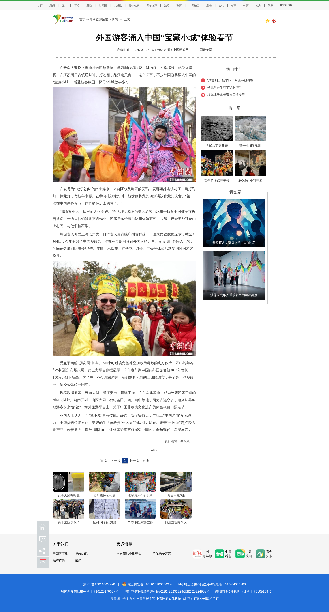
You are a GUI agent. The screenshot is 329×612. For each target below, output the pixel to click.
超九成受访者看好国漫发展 (226, 95)
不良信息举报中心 (128, 553)
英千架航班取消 (69, 522)
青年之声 (151, 5)
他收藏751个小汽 (140, 495)
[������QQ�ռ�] (268, 21)
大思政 (118, 5)
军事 (233, 5)
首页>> (84, 19)
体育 (246, 5)
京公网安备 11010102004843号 (150, 584)
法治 (166, 5)
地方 (258, 5)
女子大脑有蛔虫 (69, 495)
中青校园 (194, 5)
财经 (89, 5)
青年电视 (134, 5)
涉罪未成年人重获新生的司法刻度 (233, 295)
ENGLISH (286, 5)
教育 (179, 5)
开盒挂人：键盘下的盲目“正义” (233, 242)
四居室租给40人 (176, 522)
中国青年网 (204, 50)
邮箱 (78, 560)
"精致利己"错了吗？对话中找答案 (230, 80)
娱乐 (270, 5)
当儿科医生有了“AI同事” (224, 87)
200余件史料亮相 (250, 180)
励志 (209, 5)
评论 (76, 5)
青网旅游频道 (98, 19)
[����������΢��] (274, 21)
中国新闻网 (181, 50)
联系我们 (82, 553)
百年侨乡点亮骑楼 (216, 180)
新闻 (52, 5)
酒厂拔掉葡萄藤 (104, 495)
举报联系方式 (161, 553)
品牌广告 (59, 560)
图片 (64, 5)
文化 (221, 5)
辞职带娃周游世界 (140, 522)
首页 (40, 5)
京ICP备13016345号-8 (99, 584)
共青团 (103, 5)
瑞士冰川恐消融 (250, 146)
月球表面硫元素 (217, 146)
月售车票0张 (176, 495)
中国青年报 (60, 553)
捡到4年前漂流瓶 (104, 522)
